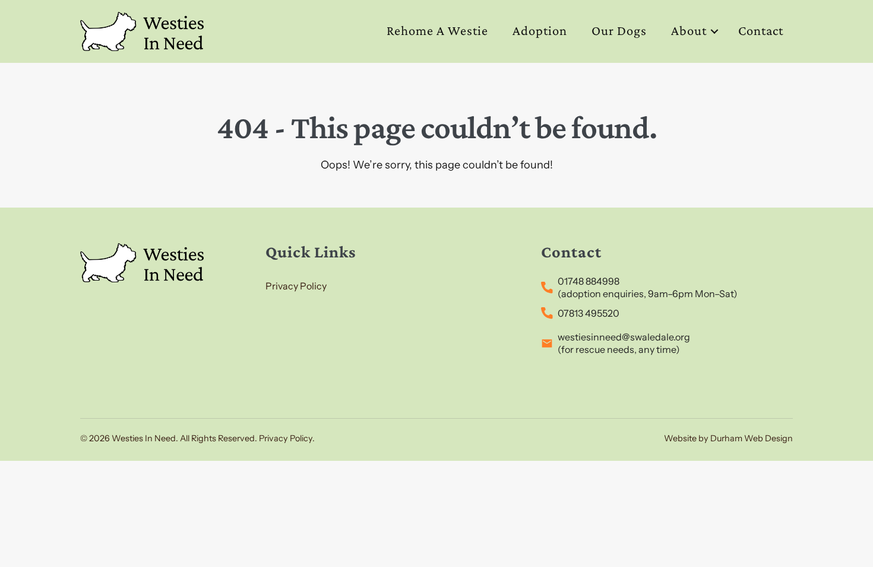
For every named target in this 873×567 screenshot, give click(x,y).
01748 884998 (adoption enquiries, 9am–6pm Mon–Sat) (648, 287)
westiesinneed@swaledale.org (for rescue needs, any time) (624, 343)
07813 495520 (588, 313)
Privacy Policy (296, 286)
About (689, 30)
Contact (760, 30)
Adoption (540, 30)
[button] (714, 31)
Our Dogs (619, 30)
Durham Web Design (751, 438)
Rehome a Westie (437, 30)
